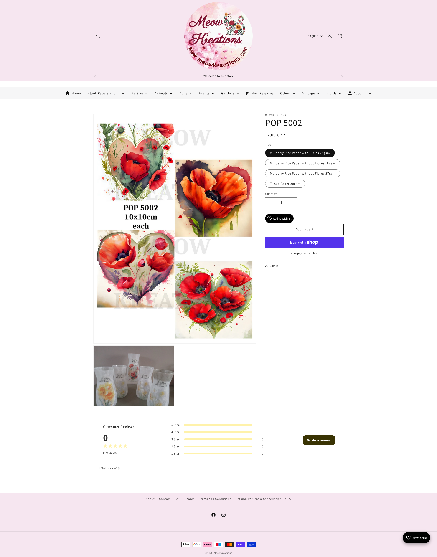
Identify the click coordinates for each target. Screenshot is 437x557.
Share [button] (274, 266)
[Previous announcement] (95, 76)
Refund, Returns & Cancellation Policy (263, 499)
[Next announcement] (342, 76)
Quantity (271, 194)
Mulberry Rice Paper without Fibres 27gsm (302, 173)
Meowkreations (223, 552)
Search (190, 499)
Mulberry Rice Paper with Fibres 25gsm (300, 153)
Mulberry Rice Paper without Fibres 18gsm (302, 163)
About (150, 499)
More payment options (304, 253)
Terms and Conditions (215, 499)
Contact (165, 499)
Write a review (319, 440)
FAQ (177, 499)
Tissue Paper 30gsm (285, 184)
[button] (98, 36)
